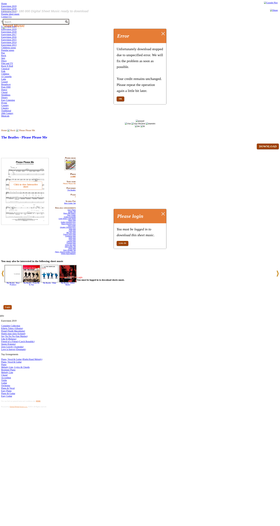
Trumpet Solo (71, 243)
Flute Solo (72, 239)
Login (7, 307)
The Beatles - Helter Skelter (68, 284)
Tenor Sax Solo (70, 245)
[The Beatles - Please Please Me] (70, 170)
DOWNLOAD (268, 146)
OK (120, 99)
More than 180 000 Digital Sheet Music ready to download (45, 11)
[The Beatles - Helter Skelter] (68, 281)
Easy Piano (72, 210)
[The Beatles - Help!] (49, 281)
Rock (12, 130)
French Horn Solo (69, 234)
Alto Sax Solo (71, 232)
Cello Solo (72, 231)
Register (8, 315)
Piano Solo (72, 220)
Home (4, 130)
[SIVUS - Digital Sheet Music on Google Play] (271, 2)
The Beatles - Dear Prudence (13, 284)
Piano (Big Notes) (69, 213)
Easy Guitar (71, 215)
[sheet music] (12, 28)
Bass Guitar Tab (70, 203)
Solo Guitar (72, 225)
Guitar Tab (72, 211)
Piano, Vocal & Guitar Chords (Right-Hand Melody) (65, 252)
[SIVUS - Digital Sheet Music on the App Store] (274, 10)
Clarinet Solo (71, 241)
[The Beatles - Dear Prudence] (13, 281)
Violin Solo (72, 238)
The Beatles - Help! (49, 283)
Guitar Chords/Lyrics (68, 222)
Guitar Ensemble (70, 217)
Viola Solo (72, 229)
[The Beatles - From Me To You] (31, 281)
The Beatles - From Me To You (31, 284)
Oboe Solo (72, 248)
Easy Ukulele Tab (69, 250)
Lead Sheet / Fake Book (67, 218)
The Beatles (71, 190)
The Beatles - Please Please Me (24, 137)
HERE (38, 401)
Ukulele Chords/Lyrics (68, 227)
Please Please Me (27, 130)
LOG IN (122, 243)
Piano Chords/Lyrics (68, 224)
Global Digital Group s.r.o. (19, 407)
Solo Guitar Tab (70, 246)
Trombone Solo (70, 236)
